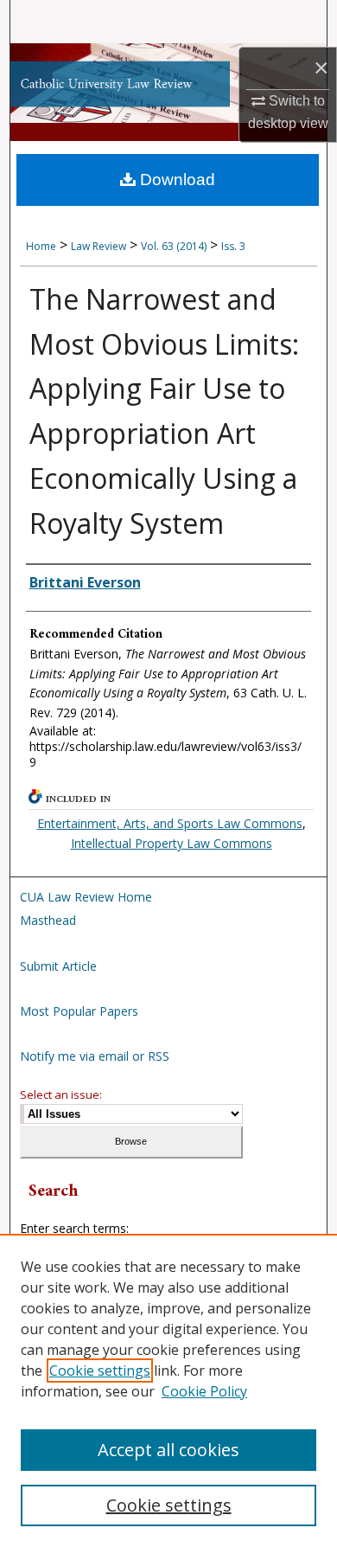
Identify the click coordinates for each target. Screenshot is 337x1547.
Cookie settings (99, 1370)
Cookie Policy (204, 1391)
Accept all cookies (168, 1449)
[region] (168, 1390)
